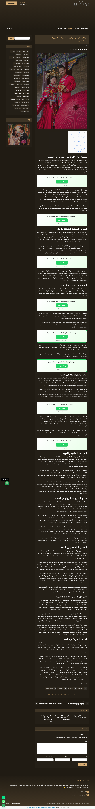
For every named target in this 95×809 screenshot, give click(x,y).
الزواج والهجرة (48, 721)
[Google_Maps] (3, 805)
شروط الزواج (17, 102)
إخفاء (80, 132)
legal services (12, 57)
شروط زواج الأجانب (16, 105)
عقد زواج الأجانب (26, 108)
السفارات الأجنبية (26, 93)
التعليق (85, 741)
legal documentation (25, 57)
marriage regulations (17, 75)
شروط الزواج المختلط (25, 105)
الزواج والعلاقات (60, 688)
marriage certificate (19, 60)
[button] (12, 28)
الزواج (84, 719)
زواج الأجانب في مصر (25, 99)
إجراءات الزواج (12, 84)
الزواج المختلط (17, 87)
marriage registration (25, 75)
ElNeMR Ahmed (80, 688)
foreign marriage (26, 54)
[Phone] (3, 797)
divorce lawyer (19, 51)
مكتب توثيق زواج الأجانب (25, 111)
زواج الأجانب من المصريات (15, 99)
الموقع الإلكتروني (49, 756)
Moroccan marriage (17, 81)
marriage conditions (17, 63)
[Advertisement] (47, 16)
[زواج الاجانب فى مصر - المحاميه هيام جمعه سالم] (81, 3)
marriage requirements (25, 78)
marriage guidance (19, 69)
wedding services (19, 84)
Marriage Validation (25, 81)
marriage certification (25, 63)
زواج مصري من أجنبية (25, 102)
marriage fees (26, 69)
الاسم (85, 756)
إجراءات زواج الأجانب (25, 87)
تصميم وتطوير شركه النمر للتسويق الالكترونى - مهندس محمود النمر (40, 807)
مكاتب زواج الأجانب (18, 108)
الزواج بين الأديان (26, 90)
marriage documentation (49, 688)
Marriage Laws (26, 72)
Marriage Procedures (18, 72)
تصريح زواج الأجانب (18, 93)
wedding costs (26, 84)
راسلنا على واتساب (62, 181)
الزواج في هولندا (65, 721)
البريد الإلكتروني (66, 756)
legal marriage (18, 57)
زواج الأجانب (19, 96)
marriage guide (12, 69)
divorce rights (12, 51)
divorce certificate (26, 51)
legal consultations (18, 54)
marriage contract (26, 66)
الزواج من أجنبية (18, 90)
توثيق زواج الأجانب (26, 96)
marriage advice (26, 60)
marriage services (17, 78)
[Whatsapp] (3, 801)
